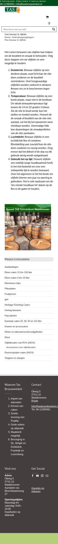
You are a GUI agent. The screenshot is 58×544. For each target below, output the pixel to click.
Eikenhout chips (13, 283)
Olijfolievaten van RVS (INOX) (20, 342)
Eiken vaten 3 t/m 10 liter (17, 277)
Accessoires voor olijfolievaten (21, 347)
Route (34, 400)
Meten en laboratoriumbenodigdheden (24, 332)
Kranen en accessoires (16, 326)
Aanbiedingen (11, 267)
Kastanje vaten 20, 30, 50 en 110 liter (23, 321)
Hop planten (11, 315)
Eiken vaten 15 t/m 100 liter (18, 272)
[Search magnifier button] (53, 29)
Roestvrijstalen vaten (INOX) (19, 352)
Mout (7, 337)
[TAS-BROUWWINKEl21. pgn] (12, 7)
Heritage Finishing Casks (17, 304)
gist (6, 299)
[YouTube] (37, 475)
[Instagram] (42, 475)
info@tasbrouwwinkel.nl (29, 4)
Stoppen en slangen (15, 358)
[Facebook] (32, 475)
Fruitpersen (10, 294)
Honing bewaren (13, 310)
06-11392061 (7, 4)
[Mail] (47, 475)
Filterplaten (10, 288)
